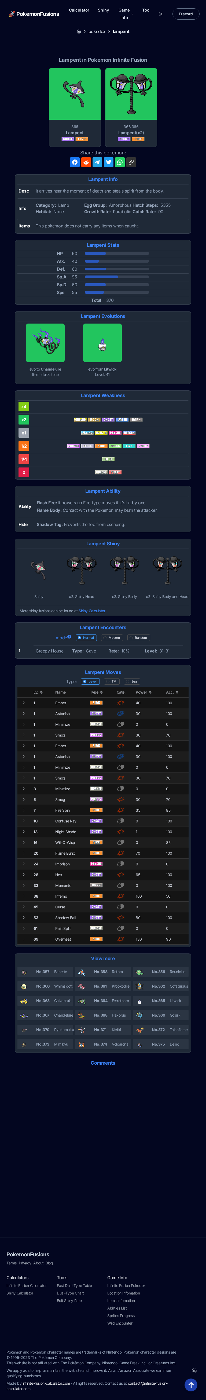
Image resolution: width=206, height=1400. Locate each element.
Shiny (103, 10)
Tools (147, 10)
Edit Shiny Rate (69, 1300)
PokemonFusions (27, 1254)
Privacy (25, 1263)
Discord (186, 14)
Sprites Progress (121, 1315)
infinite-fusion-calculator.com (46, 1383)
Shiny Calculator (92, 610)
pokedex (97, 31)
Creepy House (49, 651)
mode (61, 637)
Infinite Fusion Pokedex (126, 1285)
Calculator (79, 10)
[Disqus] (103, 1138)
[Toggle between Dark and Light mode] (160, 14)
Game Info (124, 14)
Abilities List (117, 1308)
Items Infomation (121, 1300)
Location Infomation (123, 1293)
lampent (121, 31)
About (38, 1263)
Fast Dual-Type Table (74, 1285)
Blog (49, 1263)
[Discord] (194, 1370)
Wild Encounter (119, 1323)
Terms (11, 1263)
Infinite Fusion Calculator (26, 1285)
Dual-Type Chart (70, 1293)
